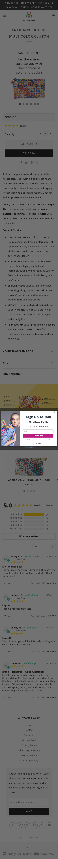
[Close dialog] (55, 413)
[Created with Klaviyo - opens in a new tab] (29, 447)
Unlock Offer (38, 436)
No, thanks (38, 443)
